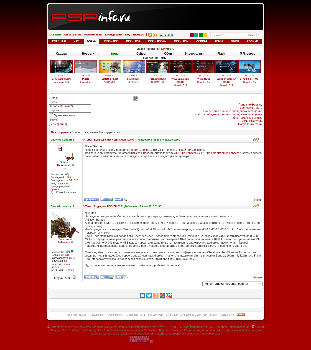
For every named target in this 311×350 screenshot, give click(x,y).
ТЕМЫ (219, 41)
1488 (68, 177)
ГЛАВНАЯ (59, 41)
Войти (53, 119)
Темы (115, 53)
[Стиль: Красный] (192, 35)
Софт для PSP (135, 314)
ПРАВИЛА (139, 34)
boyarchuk (85, 82)
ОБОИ (235, 41)
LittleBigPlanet (110, 79)
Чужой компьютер (65, 115)
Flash (221, 53)
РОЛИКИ (252, 41)
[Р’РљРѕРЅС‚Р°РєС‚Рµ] (142, 295)
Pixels (85, 79)
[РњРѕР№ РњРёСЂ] (162, 295)
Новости (88, 53)
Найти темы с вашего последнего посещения (232, 111)
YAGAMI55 (110, 82)
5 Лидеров (247, 53)
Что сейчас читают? (249, 107)
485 (66, 183)
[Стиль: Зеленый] (201, 35)
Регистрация (58, 124)
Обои (168, 53)
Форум (213, 314)
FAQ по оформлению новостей (221, 153)
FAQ (127, 34)
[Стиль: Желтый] (205, 35)
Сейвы (141, 53)
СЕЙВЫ (201, 41)
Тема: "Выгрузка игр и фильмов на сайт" (111, 139)
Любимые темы (252, 121)
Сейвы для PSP (175, 314)
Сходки (61, 53)
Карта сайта (227, 314)
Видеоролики (194, 53)
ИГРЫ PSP (133, 41)
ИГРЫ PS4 (111, 41)
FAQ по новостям (187, 153)
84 (65, 260)
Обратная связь (93, 34)
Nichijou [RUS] (158, 79)
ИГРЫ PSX (181, 41)
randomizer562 (61, 82)
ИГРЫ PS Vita (157, 41)
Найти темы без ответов (246, 117)
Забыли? (66, 106)
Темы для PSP (154, 314)
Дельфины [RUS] (249, 79)
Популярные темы (250, 124)
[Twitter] (149, 295)
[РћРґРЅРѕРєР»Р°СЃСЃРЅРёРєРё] (155, 295)
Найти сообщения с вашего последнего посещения (228, 114)
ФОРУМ (92, 41)
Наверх (257, 199)
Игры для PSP (97, 314)
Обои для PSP (116, 314)
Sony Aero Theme (61, 79)
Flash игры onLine (76, 314)
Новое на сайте (72, 34)
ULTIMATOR (133, 82)
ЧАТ (76, 41)
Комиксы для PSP (196, 314)
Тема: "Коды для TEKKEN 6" (102, 206)
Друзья (55, 189)
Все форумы (60, 132)
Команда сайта (113, 34)
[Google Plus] (169, 295)
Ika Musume (134, 79)
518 (67, 255)
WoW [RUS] (203, 79)
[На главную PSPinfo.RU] (155, 7)
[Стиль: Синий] (196, 35)
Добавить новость (140, 149)
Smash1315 (180, 85)
